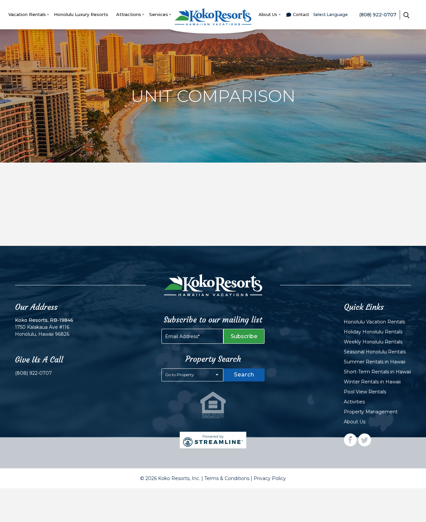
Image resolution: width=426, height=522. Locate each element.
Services (158, 14)
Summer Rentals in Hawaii (374, 362)
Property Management (371, 412)
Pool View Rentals (365, 392)
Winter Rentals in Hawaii (372, 382)
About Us (268, 14)
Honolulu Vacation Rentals (374, 322)
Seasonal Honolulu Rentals (375, 352)
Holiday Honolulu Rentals (373, 332)
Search (244, 374)
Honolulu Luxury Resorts (81, 14)
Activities (354, 402)
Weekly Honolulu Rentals (373, 342)
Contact (301, 14)
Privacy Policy (270, 478)
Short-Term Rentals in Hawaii (377, 372)
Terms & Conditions (226, 478)
